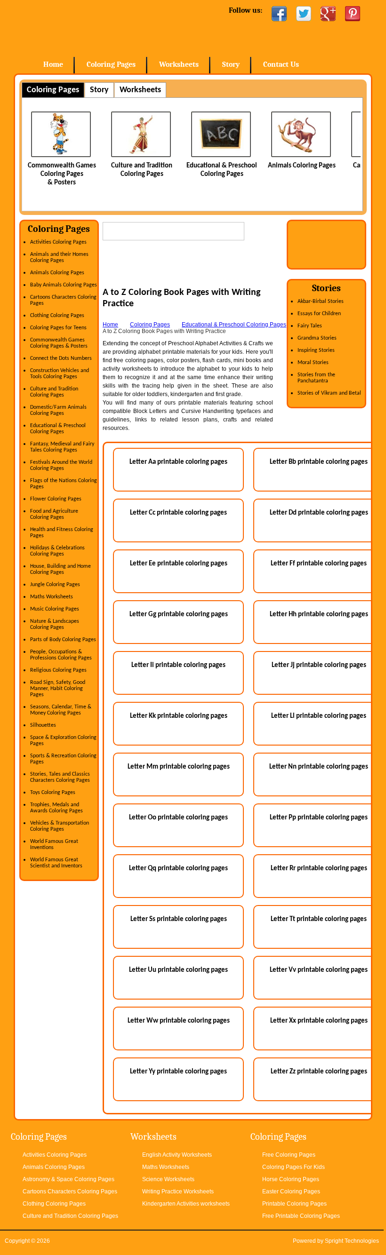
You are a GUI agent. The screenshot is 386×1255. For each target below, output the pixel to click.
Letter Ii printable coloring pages (178, 665)
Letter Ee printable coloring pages (178, 563)
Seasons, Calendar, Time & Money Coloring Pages (60, 710)
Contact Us (281, 64)
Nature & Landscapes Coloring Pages (54, 624)
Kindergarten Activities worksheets (186, 1203)
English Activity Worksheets (177, 1155)
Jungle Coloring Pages (55, 585)
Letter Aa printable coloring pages (178, 462)
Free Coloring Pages (288, 1155)
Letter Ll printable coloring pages (318, 716)
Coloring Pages (111, 64)
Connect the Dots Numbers (61, 358)
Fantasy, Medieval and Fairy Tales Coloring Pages (62, 447)
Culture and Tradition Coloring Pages (54, 392)
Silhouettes (43, 725)
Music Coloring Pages (54, 609)
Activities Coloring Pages (58, 242)
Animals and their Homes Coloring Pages (59, 257)
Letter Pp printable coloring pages (319, 817)
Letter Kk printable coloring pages (178, 716)
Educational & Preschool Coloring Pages (58, 429)
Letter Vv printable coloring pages (319, 970)
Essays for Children (319, 314)
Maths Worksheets (51, 597)
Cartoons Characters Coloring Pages (70, 1191)
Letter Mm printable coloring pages (179, 766)
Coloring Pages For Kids (293, 1167)
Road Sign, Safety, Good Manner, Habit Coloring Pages (57, 689)
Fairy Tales (310, 326)
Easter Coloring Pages (291, 1191)
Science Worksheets (168, 1179)
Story (231, 64)
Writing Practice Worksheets (178, 1191)
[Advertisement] (213, 273)
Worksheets (179, 64)
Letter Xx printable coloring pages (319, 1021)
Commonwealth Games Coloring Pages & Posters (59, 343)
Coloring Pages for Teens (58, 328)
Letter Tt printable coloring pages (319, 919)
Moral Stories (313, 362)
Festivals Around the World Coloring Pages (61, 465)
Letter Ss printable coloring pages (178, 919)
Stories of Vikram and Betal (329, 393)
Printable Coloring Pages (294, 1203)
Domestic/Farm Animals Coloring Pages (58, 410)
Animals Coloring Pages (242, 165)
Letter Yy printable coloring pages (178, 1071)
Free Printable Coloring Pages (301, 1216)
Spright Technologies (352, 1241)
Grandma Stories (317, 338)
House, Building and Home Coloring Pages (60, 569)
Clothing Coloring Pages (57, 315)
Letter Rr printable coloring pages (319, 868)
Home (90, 28)
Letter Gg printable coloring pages (178, 614)
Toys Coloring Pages (52, 792)
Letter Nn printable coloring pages (318, 766)
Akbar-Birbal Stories (321, 301)
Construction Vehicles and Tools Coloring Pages (59, 374)
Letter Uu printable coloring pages (178, 970)
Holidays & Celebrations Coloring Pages (57, 551)
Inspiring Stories (316, 350)
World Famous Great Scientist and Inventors (56, 863)
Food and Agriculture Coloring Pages (54, 514)
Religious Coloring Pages (58, 670)
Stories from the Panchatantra (316, 378)
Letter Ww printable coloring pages (179, 1021)
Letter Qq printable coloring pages (178, 868)
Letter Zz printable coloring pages (319, 1071)
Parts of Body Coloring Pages (63, 640)
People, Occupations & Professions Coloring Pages (61, 655)
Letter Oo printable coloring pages (178, 817)
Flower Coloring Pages (55, 499)
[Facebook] (279, 13)
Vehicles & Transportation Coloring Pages (59, 826)
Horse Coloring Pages (290, 1179)
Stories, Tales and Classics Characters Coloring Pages (60, 777)
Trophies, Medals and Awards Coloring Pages (56, 808)
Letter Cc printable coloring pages (178, 512)
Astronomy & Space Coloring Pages (68, 1179)
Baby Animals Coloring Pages (63, 285)
